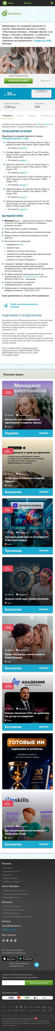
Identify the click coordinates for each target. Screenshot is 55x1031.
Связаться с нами (9, 929)
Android (48, 124)
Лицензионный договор (14, 909)
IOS (39, 124)
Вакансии (7, 874)
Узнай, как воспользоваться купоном (24, 305)
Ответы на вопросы (11, 881)
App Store (9, 958)
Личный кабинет (52, 3)
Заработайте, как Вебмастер (15, 894)
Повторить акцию (18, 80)
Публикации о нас (11, 871)
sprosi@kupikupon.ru (11, 925)
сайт (21, 244)
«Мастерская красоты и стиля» (15, 138)
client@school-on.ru (31, 276)
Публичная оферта (11, 913)
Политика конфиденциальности (17, 916)
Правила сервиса (10, 878)
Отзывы (32, 115)
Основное (8, 115)
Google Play (25, 958)
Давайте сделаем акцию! (14, 890)
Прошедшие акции (11, 897)
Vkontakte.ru (7, 940)
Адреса (20, 115)
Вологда (27, 3)
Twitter (11, 940)
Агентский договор (11, 906)
